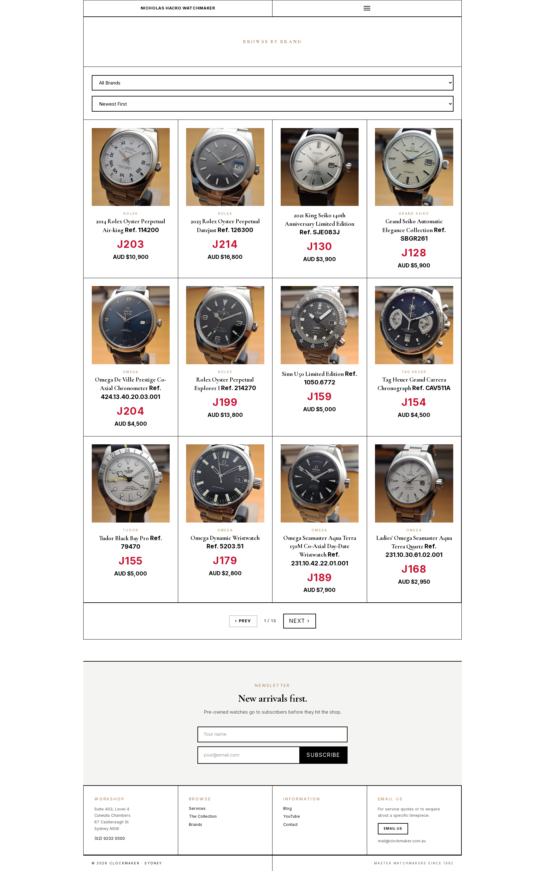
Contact (290, 824)
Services (197, 808)
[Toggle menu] (366, 8)
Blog (287, 808)
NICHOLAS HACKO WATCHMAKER (178, 8)
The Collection (203, 816)
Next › (299, 621)
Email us (393, 828)
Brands (195, 824)
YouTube (291, 816)
